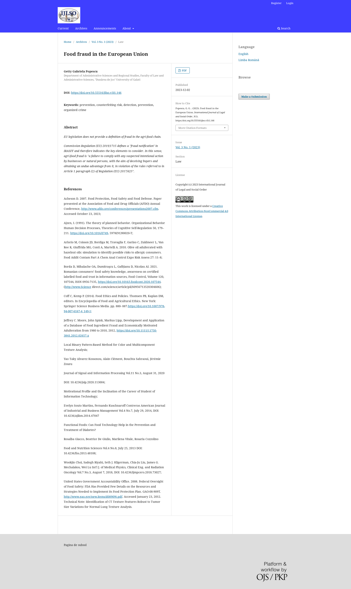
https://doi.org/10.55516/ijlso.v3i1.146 (96, 93)
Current (63, 28)
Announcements (105, 28)
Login (289, 3)
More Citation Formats (192, 128)
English (243, 54)
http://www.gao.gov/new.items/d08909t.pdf (93, 497)
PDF (184, 70)
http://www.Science (78, 287)
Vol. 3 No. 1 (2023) (103, 42)
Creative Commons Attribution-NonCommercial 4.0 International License (202, 211)
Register (276, 3)
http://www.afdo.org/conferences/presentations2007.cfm (119, 209)
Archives (81, 28)
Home (67, 42)
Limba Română (248, 60)
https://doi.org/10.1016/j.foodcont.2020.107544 (129, 282)
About (127, 28)
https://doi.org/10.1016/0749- (89, 233)
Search (285, 28)
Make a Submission (254, 96)
